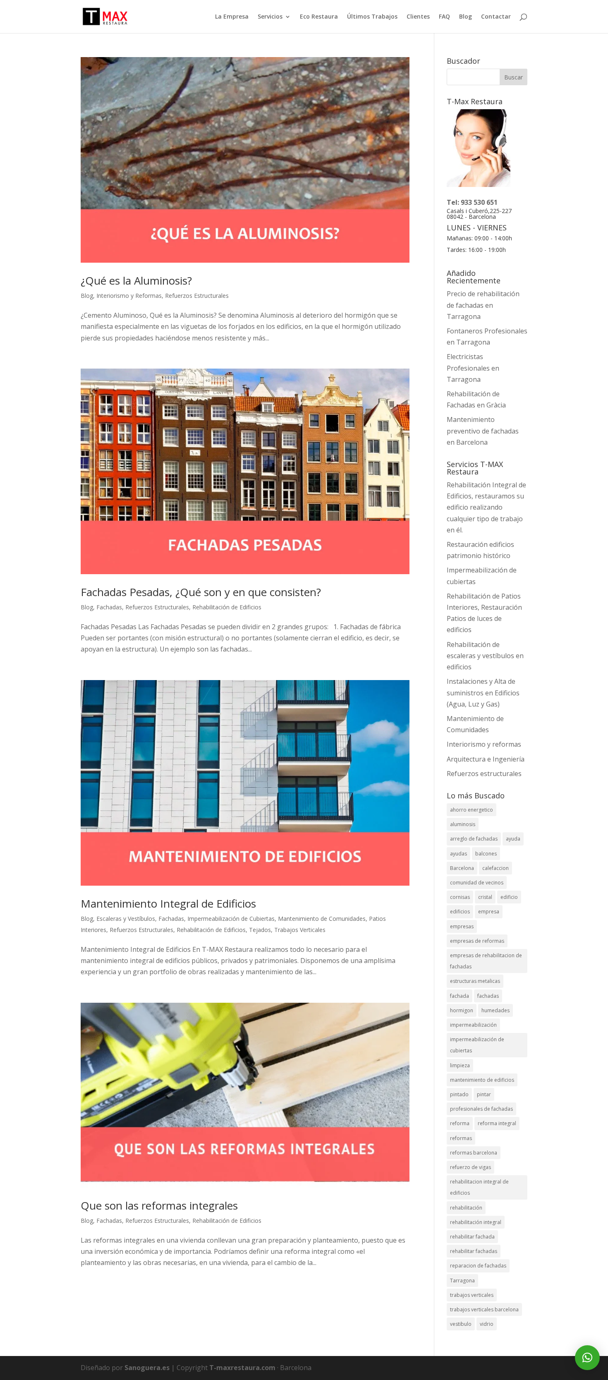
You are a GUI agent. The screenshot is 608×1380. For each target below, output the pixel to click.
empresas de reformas (477, 940)
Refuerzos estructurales (484, 773)
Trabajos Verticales (300, 930)
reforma (459, 1123)
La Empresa (232, 17)
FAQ (444, 17)
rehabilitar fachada (472, 1236)
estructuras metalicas (475, 981)
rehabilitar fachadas (473, 1251)
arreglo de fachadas (474, 838)
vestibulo (461, 1323)
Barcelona (462, 868)
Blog (465, 17)
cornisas (460, 897)
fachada (459, 995)
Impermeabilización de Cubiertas (231, 918)
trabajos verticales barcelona (484, 1309)
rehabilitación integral (475, 1222)
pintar (484, 1094)
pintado (459, 1094)
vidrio (486, 1323)
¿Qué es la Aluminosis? (136, 280)
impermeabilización (473, 1024)
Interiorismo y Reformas (129, 295)
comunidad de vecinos (476, 882)
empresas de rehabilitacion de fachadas (486, 961)
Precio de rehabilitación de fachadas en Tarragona (483, 305)
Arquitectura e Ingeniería (485, 759)
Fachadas (109, 607)
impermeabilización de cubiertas (477, 1045)
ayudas (458, 853)
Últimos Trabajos (372, 17)
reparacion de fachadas (478, 1265)
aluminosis (462, 824)
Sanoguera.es (147, 1367)
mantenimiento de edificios (482, 1079)
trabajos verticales (471, 1295)
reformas (461, 1138)
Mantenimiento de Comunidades (322, 918)
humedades (495, 1010)
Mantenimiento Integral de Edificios (168, 903)
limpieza (460, 1065)
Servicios (270, 17)
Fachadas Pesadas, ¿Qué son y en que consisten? (201, 592)
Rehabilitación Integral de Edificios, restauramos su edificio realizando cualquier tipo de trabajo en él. (486, 507)
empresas (462, 926)
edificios (460, 911)
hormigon (461, 1010)
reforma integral (497, 1123)
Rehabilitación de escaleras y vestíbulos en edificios (485, 655)
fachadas (488, 995)
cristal (485, 897)
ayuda (513, 838)
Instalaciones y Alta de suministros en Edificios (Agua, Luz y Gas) (483, 692)
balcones (486, 853)
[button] (587, 1357)
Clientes (418, 17)
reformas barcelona (473, 1152)
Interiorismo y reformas (484, 744)
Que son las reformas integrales (159, 1205)
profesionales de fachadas (481, 1108)
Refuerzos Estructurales (197, 295)
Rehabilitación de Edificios (226, 607)
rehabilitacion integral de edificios (479, 1187)
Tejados (260, 930)
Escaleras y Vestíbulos (125, 918)
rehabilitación (466, 1207)
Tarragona (462, 1280)
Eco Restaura (319, 17)
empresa (488, 911)
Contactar (496, 17)
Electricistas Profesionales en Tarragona (473, 367)
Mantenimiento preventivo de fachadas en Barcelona (483, 430)
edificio (509, 897)
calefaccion (495, 868)
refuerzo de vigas (470, 1167)
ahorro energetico (471, 809)
